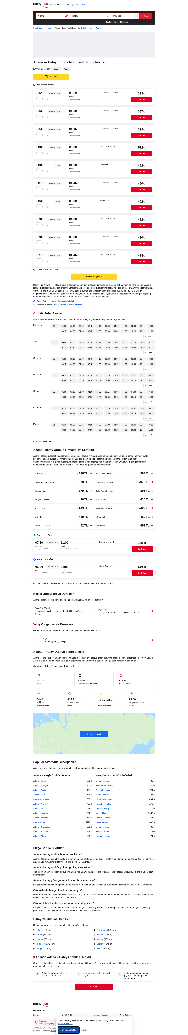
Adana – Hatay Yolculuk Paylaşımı (68, 305)
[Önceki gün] (107, 16)
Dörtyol (39, 948)
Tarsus (39, 934)
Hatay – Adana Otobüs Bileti (63, 301)
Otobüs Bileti (55, 4)
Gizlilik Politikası (68, 1015)
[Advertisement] (94, 44)
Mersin (100, 939)
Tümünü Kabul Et (68, 1030)
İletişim (36, 1015)
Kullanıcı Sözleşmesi (99, 1015)
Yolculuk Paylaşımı (70, 4)
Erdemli (100, 944)
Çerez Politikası (126, 1015)
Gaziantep (102, 930)
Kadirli (100, 934)
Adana (39, 930)
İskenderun (41, 944)
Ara (146, 16)
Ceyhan (39, 939)
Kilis (99, 948)
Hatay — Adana (95, 28)
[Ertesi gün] (137, 16)
